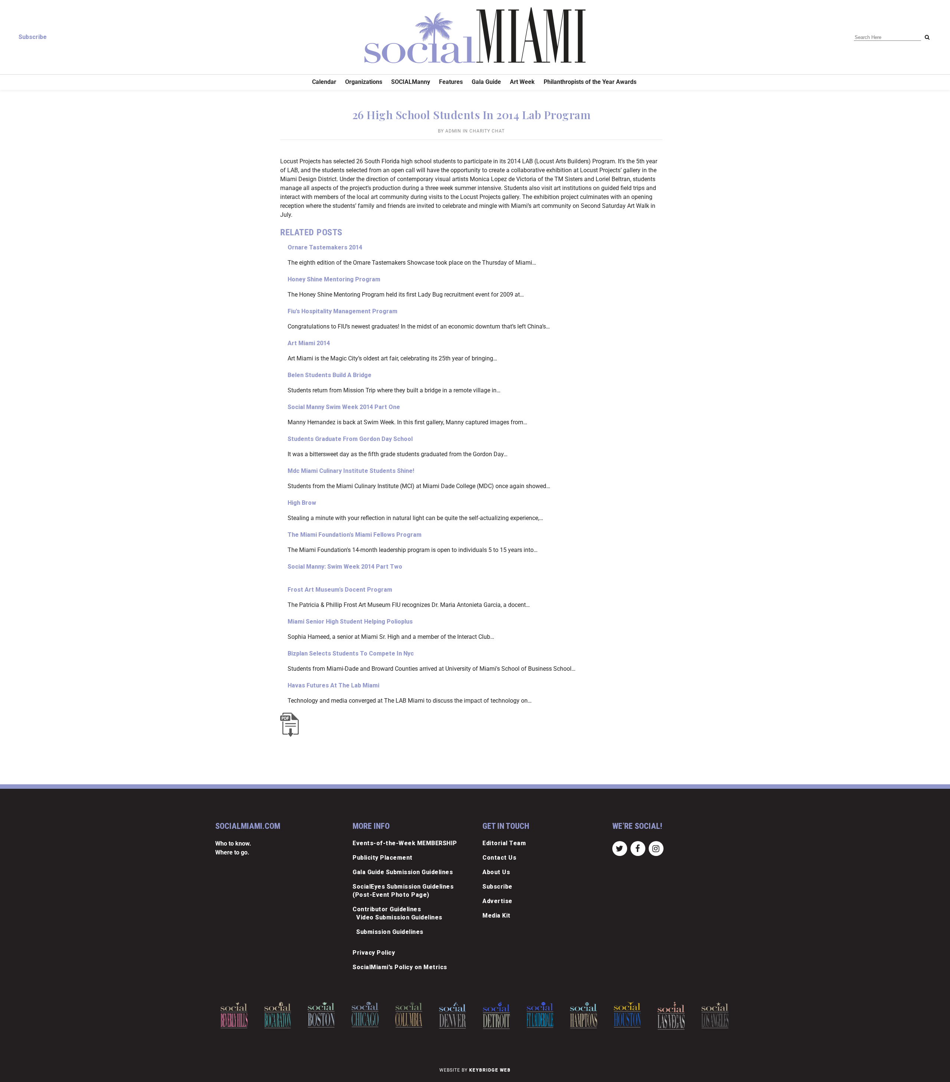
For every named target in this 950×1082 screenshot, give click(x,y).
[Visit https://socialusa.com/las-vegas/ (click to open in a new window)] (631, 1016)
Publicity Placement (383, 857)
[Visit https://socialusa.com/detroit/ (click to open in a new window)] (457, 1015)
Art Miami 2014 (309, 343)
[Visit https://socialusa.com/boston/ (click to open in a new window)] (282, 1014)
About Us (496, 872)
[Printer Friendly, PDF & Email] (291, 725)
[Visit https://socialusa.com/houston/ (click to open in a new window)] (588, 1014)
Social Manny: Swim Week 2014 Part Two (345, 566)
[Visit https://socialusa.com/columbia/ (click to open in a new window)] (369, 1014)
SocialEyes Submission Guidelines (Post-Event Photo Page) (403, 890)
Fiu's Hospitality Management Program (342, 311)
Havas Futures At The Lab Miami (333, 685)
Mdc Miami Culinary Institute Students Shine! (351, 470)
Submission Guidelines (389, 931)
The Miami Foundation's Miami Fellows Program (355, 534)
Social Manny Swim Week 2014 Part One (344, 407)
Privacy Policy (374, 952)
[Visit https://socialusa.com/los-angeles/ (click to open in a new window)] (675, 1015)
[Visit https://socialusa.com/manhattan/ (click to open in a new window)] (719, 1016)
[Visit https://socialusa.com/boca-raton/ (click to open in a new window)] (238, 1015)
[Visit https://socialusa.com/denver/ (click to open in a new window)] (413, 1015)
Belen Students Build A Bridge (329, 375)
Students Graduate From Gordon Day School (350, 438)
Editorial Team (504, 843)
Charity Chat (487, 131)
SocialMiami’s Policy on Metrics (400, 967)
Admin (453, 131)
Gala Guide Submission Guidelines (403, 872)
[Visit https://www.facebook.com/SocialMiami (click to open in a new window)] (638, 847)
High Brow (302, 502)
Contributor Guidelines (387, 909)
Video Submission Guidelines (399, 917)
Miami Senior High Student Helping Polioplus (350, 621)
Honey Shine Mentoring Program (334, 279)
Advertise (497, 901)
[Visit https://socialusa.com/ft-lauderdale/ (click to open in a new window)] (500, 1015)
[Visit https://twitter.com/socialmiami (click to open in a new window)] (619, 847)
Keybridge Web (490, 1070)
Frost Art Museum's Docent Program (340, 589)
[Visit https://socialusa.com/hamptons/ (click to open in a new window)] (544, 1015)
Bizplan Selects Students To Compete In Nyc (351, 653)
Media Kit (496, 915)
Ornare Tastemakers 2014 (325, 247)
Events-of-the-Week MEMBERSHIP (405, 843)
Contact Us (499, 857)
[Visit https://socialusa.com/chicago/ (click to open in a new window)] (326, 1014)
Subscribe (33, 36)
